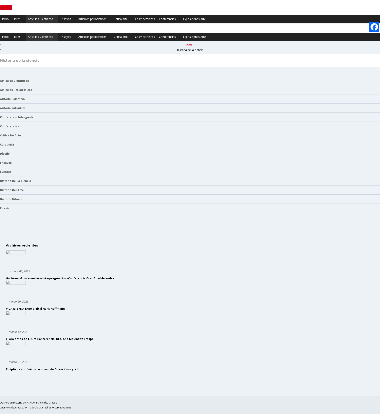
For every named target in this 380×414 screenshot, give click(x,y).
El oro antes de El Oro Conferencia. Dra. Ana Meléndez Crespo (50, 339)
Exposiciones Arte (194, 19)
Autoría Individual (12, 108)
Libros (17, 19)
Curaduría (7, 144)
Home (189, 45)
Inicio (5, 19)
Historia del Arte (12, 190)
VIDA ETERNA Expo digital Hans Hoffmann (35, 308)
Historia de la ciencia (15, 181)
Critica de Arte (10, 135)
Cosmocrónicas (145, 19)
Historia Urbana (11, 199)
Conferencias (167, 19)
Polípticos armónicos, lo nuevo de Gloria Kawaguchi (42, 369)
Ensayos (65, 19)
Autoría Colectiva (12, 99)
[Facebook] (374, 27)
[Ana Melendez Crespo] (1, 28)
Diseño (5, 153)
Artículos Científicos (40, 19)
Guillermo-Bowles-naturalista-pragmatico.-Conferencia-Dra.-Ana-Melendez (60, 278)
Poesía (5, 208)
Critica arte (121, 19)
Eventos (5, 172)
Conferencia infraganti (16, 117)
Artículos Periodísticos (16, 90)
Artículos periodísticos (92, 19)
